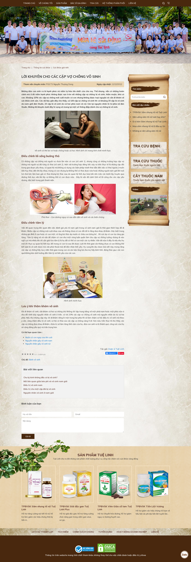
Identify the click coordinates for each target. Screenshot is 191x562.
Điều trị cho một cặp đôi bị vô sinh (39, 389)
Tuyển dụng (105, 532)
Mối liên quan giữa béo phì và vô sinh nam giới (45, 381)
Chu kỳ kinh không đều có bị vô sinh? (40, 377)
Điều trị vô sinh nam (33, 385)
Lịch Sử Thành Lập (42, 532)
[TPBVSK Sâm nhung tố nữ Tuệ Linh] (38, 484)
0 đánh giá (39, 354)
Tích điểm (63, 532)
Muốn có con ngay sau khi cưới (38, 337)
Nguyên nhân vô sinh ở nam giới (39, 393)
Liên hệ (155, 532)
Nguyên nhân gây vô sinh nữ (37, 344)
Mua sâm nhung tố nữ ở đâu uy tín (149, 126)
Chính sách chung (83, 532)
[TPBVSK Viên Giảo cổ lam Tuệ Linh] (115, 484)
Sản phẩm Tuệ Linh (95, 455)
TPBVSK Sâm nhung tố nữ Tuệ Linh (150, 112)
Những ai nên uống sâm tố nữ (147, 131)
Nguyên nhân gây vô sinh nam (38, 340)
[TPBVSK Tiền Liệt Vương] (153, 484)
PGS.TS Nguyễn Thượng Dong (59, 84)
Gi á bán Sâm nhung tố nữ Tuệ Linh (149, 121)
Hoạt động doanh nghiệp (132, 532)
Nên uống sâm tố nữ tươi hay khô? (149, 117)
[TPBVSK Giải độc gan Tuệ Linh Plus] (77, 484)
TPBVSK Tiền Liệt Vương (150, 506)
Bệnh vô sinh (34, 359)
